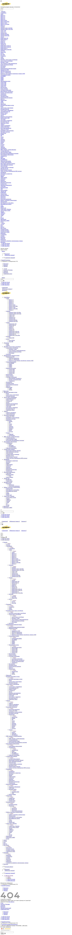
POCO (13, 601)
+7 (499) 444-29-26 (5, 246)
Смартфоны (12, 548)
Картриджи (14, 717)
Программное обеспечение (15, 746)
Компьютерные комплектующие (17, 627)
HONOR (14, 596)
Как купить (9, 847)
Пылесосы (14, 808)
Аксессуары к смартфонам (15, 686)
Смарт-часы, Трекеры (14, 826)
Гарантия (3, 905)
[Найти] (2, 10)
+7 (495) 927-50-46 (5, 243)
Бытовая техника (13, 804)
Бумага (13, 732)
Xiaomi (13, 580)
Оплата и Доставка (5, 904)
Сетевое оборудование (14, 759)
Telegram (5, 266)
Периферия (11, 771)
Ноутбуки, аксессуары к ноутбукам (17, 613)
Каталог (8, 544)
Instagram (5, 265)
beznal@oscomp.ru (6, 260)
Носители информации (14, 786)
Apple (13, 552)
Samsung (14, 567)
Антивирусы (15, 750)
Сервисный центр (5, 909)
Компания (8, 855)
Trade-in (11, 703)
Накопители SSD (16, 631)
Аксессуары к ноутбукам (18, 617)
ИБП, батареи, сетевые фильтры (16, 738)
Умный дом (12, 798)
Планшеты (11, 606)
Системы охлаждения (17, 658)
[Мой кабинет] (1, 520)
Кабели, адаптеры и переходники (17, 814)
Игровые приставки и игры (15, 679)
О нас (2, 903)
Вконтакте (5, 263)
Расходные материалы (14, 709)
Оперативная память (17, 638)
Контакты (3, 906)
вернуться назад (4, 901)
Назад (9, 543)
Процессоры (15, 671)
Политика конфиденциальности (10, 924)
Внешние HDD (15, 791)
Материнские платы (17, 647)
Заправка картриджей (6, 908)
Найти (2, 933)
